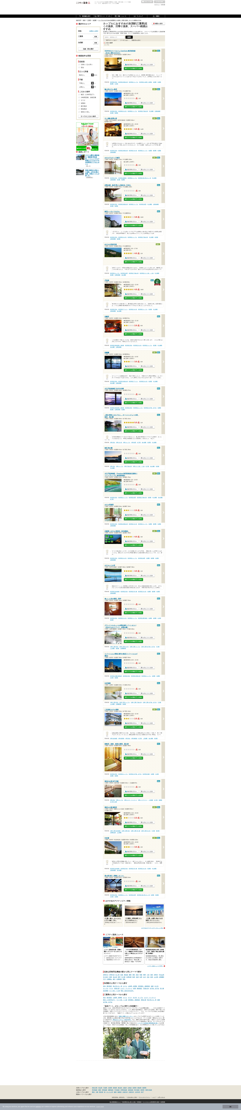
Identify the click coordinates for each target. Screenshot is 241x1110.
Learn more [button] (100, 1106)
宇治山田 (161, 975)
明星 (141, 975)
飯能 (115, 1092)
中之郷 (123, 977)
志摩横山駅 (113, 832)
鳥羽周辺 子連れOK (143, 111)
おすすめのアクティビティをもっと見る (152, 928)
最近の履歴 (159, 1)
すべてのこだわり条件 (88, 116)
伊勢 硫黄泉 (121, 738)
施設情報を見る (131, 64)
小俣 (148, 975)
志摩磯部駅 (123, 648)
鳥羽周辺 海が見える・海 (144, 178)
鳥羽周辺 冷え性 (122, 111)
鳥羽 (119, 977)
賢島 (124, 979)
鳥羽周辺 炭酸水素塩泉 (116, 676)
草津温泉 (94, 1090)
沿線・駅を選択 (88, 49)
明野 (144, 975)
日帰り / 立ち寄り (87, 64)
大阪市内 (125, 1092)
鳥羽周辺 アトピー (123, 309)
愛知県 (139, 1087)
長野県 (135, 1087)
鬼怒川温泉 (148, 1090)
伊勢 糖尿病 (134, 738)
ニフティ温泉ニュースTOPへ (155, 966)
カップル (105, 988)
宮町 (151, 975)
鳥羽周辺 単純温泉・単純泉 (117, 345)
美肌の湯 (116, 988)
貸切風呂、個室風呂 (144, 986)
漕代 (133, 975)
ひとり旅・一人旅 (114, 990)
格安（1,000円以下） (109, 1000)
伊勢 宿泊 (112, 442)
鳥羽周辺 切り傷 (133, 591)
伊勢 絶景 (133, 442)
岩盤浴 (83, 103)
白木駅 (116, 83)
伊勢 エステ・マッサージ (130, 800)
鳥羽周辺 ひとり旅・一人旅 (147, 273)
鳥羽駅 (112, 113)
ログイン (157, 4)
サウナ (111, 988)
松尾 (141, 977)
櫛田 (130, 975)
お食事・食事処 (132, 986)
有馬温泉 (104, 1090)
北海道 (130, 1087)
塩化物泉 (105, 990)
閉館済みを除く (136, 40)
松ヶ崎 (117, 975)
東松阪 (126, 975)
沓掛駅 (112, 620)
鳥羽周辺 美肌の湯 (123, 82)
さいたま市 (109, 1092)
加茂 (137, 977)
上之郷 (156, 977)
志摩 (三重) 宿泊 (114, 646)
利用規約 (139, 1102)
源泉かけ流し (85, 112)
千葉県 (105, 1087)
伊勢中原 (112, 975)
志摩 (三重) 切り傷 (135, 831)
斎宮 (137, 975)
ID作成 (163, 4)
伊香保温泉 (123, 1090)
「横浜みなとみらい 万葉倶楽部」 (122, 1019)
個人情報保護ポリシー (115, 1102)
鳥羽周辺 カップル (133, 82)
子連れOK (146, 988)
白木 (144, 977)
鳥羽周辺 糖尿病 (122, 178)
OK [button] (230, 1106)
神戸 (142, 1092)
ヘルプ (154, 1097)
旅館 (152, 986)
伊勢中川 (105, 975)
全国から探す (93, 31)
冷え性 (156, 986)
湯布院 (142, 1090)
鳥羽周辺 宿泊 (113, 82)
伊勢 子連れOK (128, 466)
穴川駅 (157, 646)
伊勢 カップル (126, 442)
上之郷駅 (112, 648)
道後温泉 (130, 1090)
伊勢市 (156, 975)
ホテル (125, 986)
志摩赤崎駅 (157, 111)
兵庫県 (110, 1087)
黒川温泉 (137, 1090)
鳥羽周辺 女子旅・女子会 (150, 408)
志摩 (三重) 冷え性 (124, 646)
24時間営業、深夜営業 (88, 97)
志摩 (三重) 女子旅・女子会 (148, 646)
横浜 (93, 1092)
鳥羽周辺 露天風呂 (142, 618)
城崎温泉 (110, 1090)
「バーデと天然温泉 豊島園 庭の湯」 (148, 1023)
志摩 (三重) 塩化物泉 (115, 831)
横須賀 (101, 1092)
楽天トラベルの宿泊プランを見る (133, 68)
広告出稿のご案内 (132, 1097)
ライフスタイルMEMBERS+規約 (151, 1102)
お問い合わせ (161, 1097)
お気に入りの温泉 (147, 1)
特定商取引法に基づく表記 (129, 1102)
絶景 (134, 988)
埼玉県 (100, 1087)
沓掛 (151, 977)
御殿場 (119, 1092)
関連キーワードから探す (84, 1094)
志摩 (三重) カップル (135, 646)
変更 (95, 36)
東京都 (120, 1087)
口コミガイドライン (144, 1097)
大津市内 (137, 1092)
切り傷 (162, 988)
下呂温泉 (117, 1090)
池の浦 (115, 977)
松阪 (121, 975)
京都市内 (131, 1092)
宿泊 (104, 986)
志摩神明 (119, 979)
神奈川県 (94, 1087)
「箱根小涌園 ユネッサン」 (126, 1016)
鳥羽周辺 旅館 (146, 774)
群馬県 (115, 1087)
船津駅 (112, 83)
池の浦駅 (123, 275)
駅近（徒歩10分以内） (127, 990)
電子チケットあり (111, 40)
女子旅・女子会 (154, 988)
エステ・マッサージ (126, 988)
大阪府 (125, 1087)
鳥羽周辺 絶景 (142, 204)
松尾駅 (159, 82)
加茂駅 (154, 82)
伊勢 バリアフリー (142, 800)
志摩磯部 (161, 977)
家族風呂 (139, 988)
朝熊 (110, 977)
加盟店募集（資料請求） (118, 1097)
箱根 (99, 1090)
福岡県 (144, 1087)
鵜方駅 (157, 831)
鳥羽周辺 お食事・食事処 (145, 82)
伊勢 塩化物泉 (113, 738)
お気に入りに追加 (148, 64)
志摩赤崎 (129, 977)
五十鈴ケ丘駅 (113, 801)
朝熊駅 (160, 800)
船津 (133, 977)
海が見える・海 (117, 986)
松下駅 (139, 442)
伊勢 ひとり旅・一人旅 (139, 466)
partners (38, 1106)
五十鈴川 (105, 977)
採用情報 (163, 1102)
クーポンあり (124, 40)
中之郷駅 (151, 111)
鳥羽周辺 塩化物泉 (114, 591)
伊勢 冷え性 (119, 442)
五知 (148, 977)
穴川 (104, 979)
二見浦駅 (145, 738)
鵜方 (114, 979)
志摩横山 (109, 979)
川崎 (97, 1092)
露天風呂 (109, 986)
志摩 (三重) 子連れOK (136, 702)
